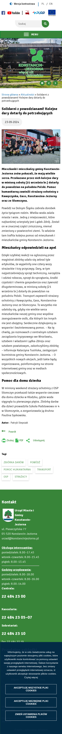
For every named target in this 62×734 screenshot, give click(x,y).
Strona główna (10, 94)
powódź (35, 462)
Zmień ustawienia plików (31, 715)
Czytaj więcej (31, 677)
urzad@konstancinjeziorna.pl (20, 538)
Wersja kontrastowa (24, 3)
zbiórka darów (14, 462)
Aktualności (27, 94)
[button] (31, 146)
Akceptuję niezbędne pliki (31, 702)
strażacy (21, 476)
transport (44, 469)
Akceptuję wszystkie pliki (31, 689)
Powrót (12, 431)
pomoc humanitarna (17, 469)
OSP (6, 476)
